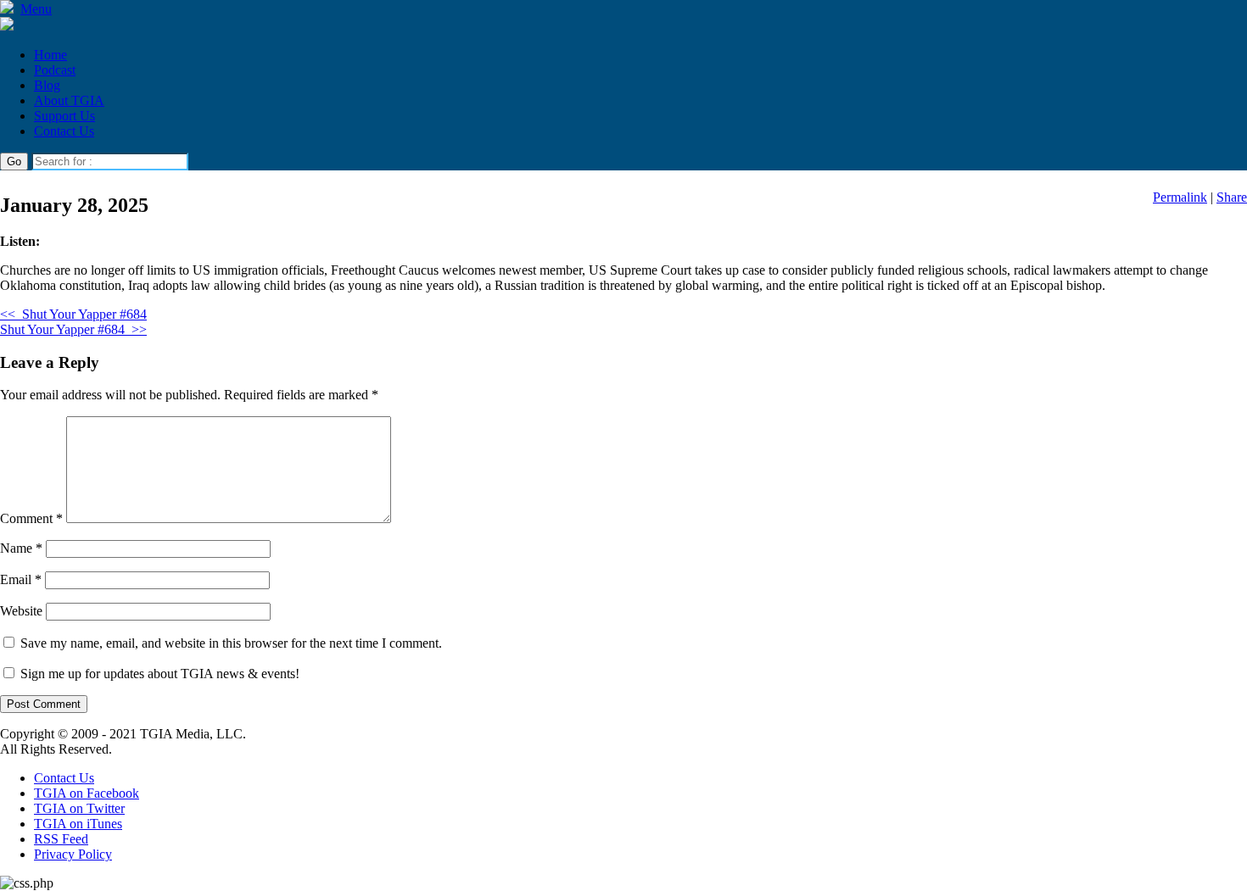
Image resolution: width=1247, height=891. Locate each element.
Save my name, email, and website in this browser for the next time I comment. (231, 643)
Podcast (54, 70)
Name (21, 548)
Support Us (64, 116)
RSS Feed (61, 839)
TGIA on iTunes (78, 823)
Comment (31, 518)
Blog (47, 85)
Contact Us (64, 131)
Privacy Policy (73, 854)
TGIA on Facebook (86, 793)
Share (1231, 197)
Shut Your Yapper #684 (73, 314)
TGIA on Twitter (79, 808)
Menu (36, 9)
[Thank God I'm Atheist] (7, 26)
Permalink (1180, 197)
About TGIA (69, 100)
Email (21, 579)
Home (50, 54)
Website (21, 611)
